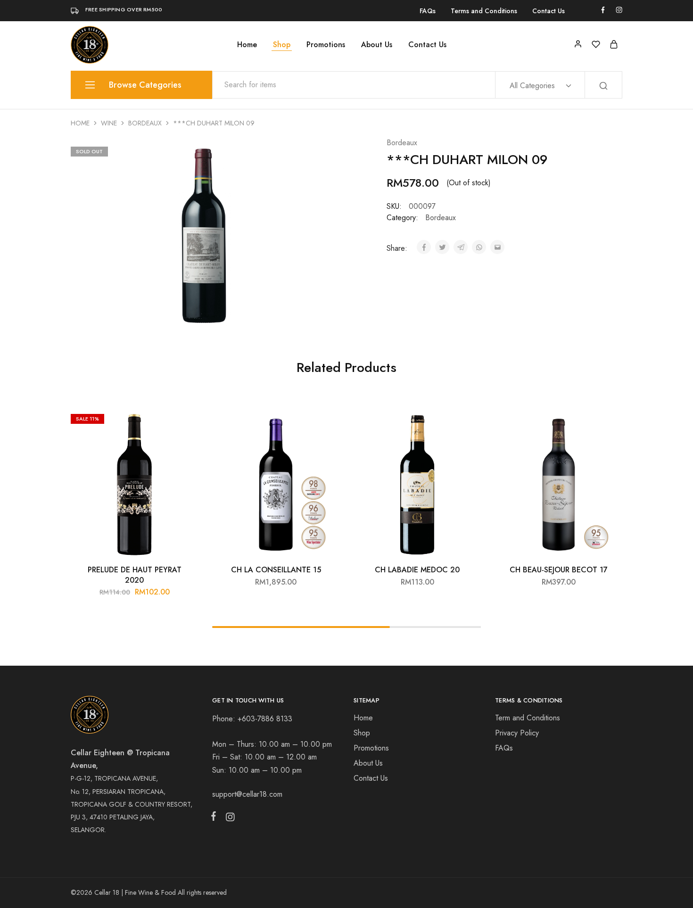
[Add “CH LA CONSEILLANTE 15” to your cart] (325, 423)
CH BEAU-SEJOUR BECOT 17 (559, 569)
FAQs (428, 11)
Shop (281, 45)
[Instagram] (228, 819)
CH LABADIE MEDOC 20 (417, 569)
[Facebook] (215, 818)
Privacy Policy (517, 732)
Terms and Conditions (484, 11)
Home (247, 45)
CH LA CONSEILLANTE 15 (276, 569)
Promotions (325, 45)
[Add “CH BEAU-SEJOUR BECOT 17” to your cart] (608, 423)
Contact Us (548, 11)
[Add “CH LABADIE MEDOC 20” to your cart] (466, 423)
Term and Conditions (527, 717)
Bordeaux (145, 123)
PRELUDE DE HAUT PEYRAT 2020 (135, 574)
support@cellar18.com (247, 794)
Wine (109, 123)
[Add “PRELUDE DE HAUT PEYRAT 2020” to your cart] (183, 423)
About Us (376, 45)
